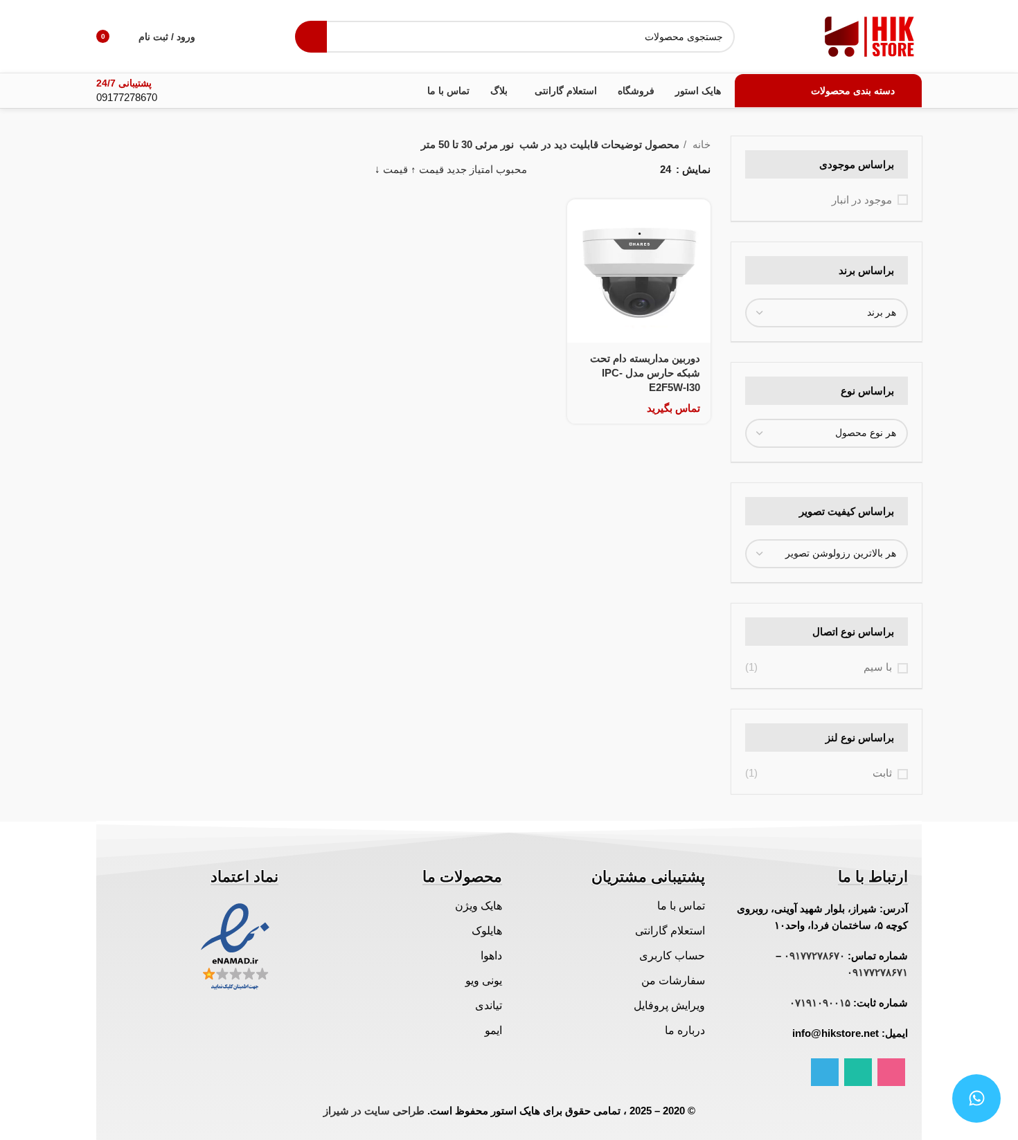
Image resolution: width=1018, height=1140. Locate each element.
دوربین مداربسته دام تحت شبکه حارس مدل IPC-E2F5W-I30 (645, 372)
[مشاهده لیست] (627, 169)
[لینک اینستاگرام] (891, 1072)
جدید (457, 169)
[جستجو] (311, 37)
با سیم (878, 667)
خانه (700, 144)
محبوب (511, 169)
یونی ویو (483, 980)
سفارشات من (673, 980)
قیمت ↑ (427, 169)
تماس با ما (681, 906)
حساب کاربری (672, 955)
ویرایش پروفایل (669, 1005)
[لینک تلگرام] (825, 1072)
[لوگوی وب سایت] (870, 35)
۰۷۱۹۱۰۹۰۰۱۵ (819, 1002)
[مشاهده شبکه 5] (555, 169)
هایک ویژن (478, 906)
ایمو (493, 1030)
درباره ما (685, 1030)
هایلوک (487, 931)
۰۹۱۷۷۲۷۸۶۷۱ (877, 972)
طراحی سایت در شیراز (374, 1110)
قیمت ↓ (391, 169)
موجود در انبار (862, 200)
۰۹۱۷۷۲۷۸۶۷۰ (814, 955)
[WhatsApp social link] (858, 1072)
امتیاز (481, 169)
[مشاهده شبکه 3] (603, 169)
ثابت (882, 773)
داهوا (491, 955)
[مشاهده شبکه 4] (579, 169)
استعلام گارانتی (670, 931)
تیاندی (488, 1005)
